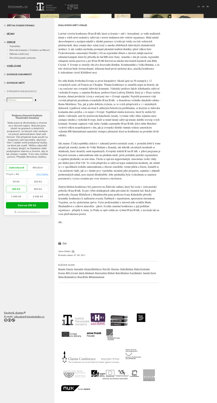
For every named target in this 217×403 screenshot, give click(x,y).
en (203, 6)
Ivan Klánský (136, 272)
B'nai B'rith (82, 276)
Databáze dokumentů (19, 74)
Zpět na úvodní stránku (21, 25)
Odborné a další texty (19, 53)
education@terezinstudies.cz (29, 316)
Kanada (61, 268)
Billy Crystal (72, 272)
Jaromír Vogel (149, 272)
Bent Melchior (122, 272)
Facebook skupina (13, 312)
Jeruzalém (78, 268)
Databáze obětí (15, 83)
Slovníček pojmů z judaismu (22, 57)
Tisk (64, 243)
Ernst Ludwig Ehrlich (105, 272)
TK (73, 251)
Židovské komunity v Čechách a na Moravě (29, 49)
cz (199, 6)
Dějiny (11, 34)
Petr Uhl (106, 268)
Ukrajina (115, 268)
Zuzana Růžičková (93, 268)
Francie (69, 268)
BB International (96, 276)
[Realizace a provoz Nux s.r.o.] (75, 390)
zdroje (11, 42)
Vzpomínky (14, 46)
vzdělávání (14, 66)
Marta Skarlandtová (67, 276)
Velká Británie (126, 268)
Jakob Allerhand (86, 272)
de (208, 6)
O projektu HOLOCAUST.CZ (21, 91)
